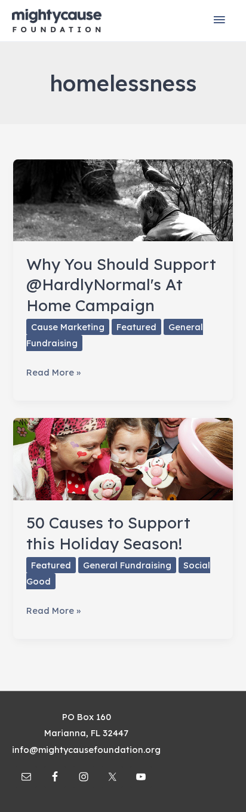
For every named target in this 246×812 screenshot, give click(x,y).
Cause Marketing (67, 327)
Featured (136, 327)
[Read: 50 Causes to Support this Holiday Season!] (122, 458)
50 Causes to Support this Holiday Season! (108, 533)
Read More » (53, 373)
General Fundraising (127, 565)
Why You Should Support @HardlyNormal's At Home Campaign (121, 284)
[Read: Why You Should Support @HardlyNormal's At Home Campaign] (122, 199)
